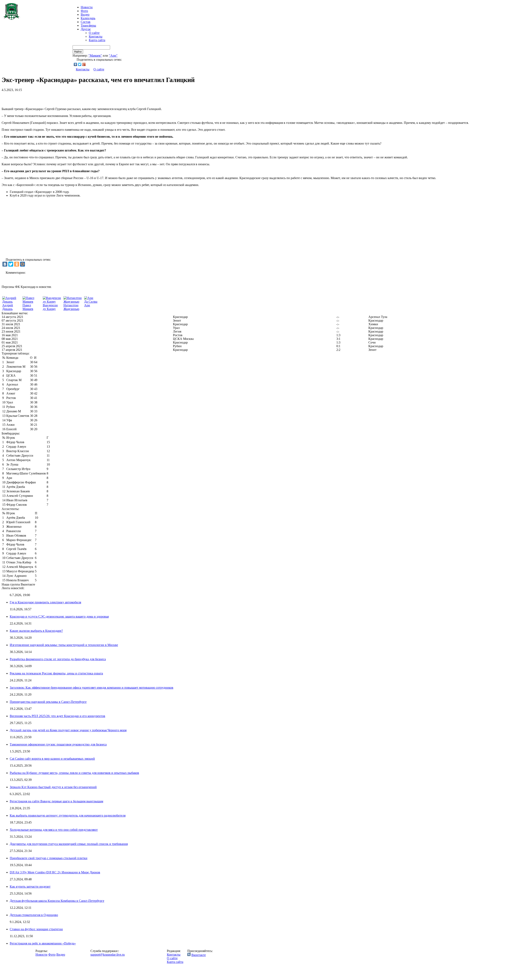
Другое (86, 29)
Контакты (95, 36)
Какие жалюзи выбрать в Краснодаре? (36, 630)
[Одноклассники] (16, 264)
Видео (85, 14)
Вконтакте (198, 955)
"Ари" (113, 55)
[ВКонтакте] (75, 64)
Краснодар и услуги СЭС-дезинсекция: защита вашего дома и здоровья (59, 616)
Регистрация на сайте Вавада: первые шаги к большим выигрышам (56, 801)
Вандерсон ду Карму (50, 307)
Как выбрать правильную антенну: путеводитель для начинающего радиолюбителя (67, 815)
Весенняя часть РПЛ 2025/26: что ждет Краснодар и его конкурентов (57, 716)
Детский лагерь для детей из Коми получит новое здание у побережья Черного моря (68, 730)
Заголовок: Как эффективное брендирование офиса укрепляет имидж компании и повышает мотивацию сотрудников (91, 687)
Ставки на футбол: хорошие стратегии (36, 929)
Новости (41, 954)
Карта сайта (97, 40)
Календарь (88, 18)
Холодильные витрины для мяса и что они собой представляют (54, 829)
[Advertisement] (49, 98)
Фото (84, 11)
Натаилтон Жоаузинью (71, 307)
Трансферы (88, 25)
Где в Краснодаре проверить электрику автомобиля (45, 602)
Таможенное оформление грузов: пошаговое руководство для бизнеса (58, 744)
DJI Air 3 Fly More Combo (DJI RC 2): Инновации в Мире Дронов (55, 872)
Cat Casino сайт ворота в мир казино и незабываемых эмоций (52, 758)
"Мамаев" (95, 55)
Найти (77, 51)
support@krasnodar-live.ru (107, 954)
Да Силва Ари (90, 303)
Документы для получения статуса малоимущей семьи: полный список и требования (69, 844)
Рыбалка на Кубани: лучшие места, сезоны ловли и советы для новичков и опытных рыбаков (74, 773)
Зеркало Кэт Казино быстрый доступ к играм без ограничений (53, 787)
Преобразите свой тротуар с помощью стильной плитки (48, 858)
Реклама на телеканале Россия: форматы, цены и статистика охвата (56, 673)
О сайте (94, 33)
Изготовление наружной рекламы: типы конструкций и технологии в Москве (64, 645)
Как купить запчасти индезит (30, 886)
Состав (85, 22)
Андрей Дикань (7, 307)
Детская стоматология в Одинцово (34, 915)
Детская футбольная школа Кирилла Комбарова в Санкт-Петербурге (57, 900)
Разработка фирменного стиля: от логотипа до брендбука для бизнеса (58, 659)
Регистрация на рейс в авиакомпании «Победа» (43, 943)
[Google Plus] (84, 64)
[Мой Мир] (22, 264)
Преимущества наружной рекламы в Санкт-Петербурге (48, 701)
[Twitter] (80, 64)
